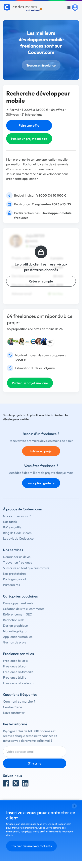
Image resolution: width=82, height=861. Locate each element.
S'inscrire (34, 763)
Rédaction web (13, 620)
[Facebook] (6, 783)
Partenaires (11, 585)
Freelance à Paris (15, 661)
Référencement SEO (17, 614)
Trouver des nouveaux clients (31, 846)
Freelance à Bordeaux (18, 683)
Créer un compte (41, 281)
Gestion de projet (15, 642)
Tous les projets (12, 415)
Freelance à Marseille (18, 672)
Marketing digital (15, 631)
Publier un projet (41, 451)
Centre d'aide (12, 707)
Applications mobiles (17, 637)
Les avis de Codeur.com (19, 538)
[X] (16, 783)
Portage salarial (14, 579)
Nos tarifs (10, 522)
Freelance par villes (18, 653)
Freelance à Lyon (15, 666)
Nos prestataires (14, 574)
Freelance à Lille (14, 677)
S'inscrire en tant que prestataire (26, 568)
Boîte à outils (12, 527)
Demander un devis (16, 557)
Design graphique (15, 625)
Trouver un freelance (41, 65)
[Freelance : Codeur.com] (23, 7)
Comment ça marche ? (19, 701)
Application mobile (38, 415)
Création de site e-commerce (24, 609)
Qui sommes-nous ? (17, 516)
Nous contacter (14, 713)
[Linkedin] (25, 783)
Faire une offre (29, 125)
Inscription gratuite (41, 483)
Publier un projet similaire (29, 139)
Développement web (18, 603)
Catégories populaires (20, 596)
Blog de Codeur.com (17, 533)
